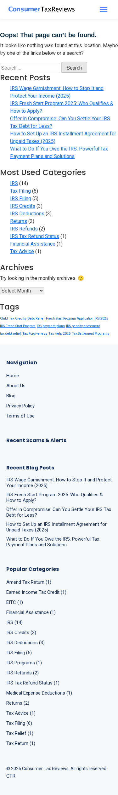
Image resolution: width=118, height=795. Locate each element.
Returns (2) (17, 703)
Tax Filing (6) (19, 723)
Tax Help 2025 (59, 334)
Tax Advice (22, 251)
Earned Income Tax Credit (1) (36, 592)
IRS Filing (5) (19, 653)
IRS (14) (14, 622)
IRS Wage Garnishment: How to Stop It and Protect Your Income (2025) (57, 92)
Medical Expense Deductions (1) (39, 693)
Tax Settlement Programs (90, 334)
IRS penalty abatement (83, 326)
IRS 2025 (101, 318)
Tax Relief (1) (19, 733)
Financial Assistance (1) (31, 612)
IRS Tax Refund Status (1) (32, 683)
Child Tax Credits (13, 318)
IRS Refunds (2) (22, 673)
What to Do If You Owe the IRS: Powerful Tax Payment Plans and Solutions (59, 152)
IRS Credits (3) (21, 632)
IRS (14, 183)
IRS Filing (20, 199)
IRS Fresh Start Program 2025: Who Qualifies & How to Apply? (61, 107)
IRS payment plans (51, 326)
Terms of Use (20, 416)
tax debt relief (10, 334)
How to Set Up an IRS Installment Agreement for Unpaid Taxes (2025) (63, 137)
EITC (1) (14, 602)
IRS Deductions (27, 214)
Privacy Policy (20, 406)
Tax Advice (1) (21, 713)
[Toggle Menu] (103, 9)
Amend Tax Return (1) (28, 582)
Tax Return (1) (20, 743)
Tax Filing (20, 191)
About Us (15, 386)
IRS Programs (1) (24, 663)
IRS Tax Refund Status (34, 236)
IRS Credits (22, 206)
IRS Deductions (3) (25, 642)
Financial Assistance (32, 244)
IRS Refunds (24, 229)
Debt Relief (36, 318)
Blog (10, 396)
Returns (18, 221)
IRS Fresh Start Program (18, 326)
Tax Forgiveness (34, 334)
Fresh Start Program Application (69, 318)
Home (12, 375)
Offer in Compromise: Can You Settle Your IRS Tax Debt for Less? (60, 122)
